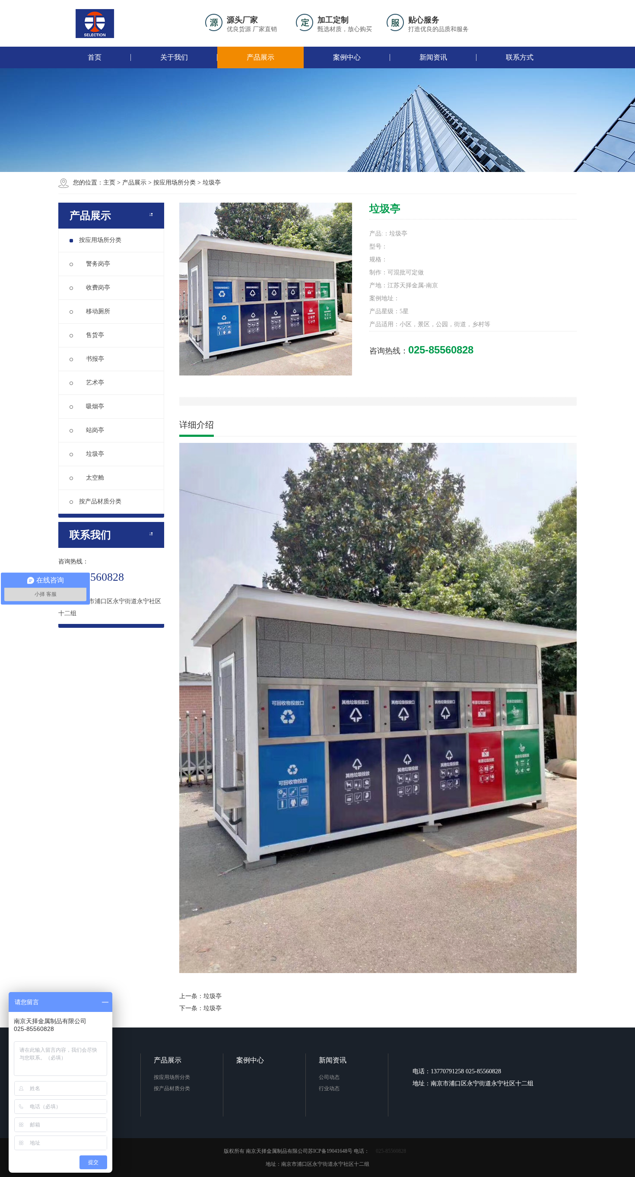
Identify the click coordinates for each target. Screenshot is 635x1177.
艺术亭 (91, 382)
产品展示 (260, 57)
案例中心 (347, 57)
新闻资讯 (433, 57)
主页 (109, 182)
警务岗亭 (94, 264)
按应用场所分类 (174, 182)
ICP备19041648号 (332, 1151)
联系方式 (519, 57)
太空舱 (91, 477)
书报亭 (91, 359)
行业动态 (329, 1088)
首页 (95, 57)
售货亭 (91, 335)
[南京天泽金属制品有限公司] (95, 23)
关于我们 (174, 57)
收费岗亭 (94, 287)
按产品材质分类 (100, 501)
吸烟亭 (91, 406)
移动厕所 (94, 311)
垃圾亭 (212, 182)
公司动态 (329, 1077)
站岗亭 (91, 430)
